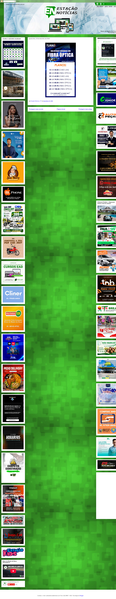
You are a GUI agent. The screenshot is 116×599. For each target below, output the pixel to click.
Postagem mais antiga (85, 109)
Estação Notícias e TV (36, 101)
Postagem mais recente (36, 109)
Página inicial (61, 109)
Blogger (81, 595)
